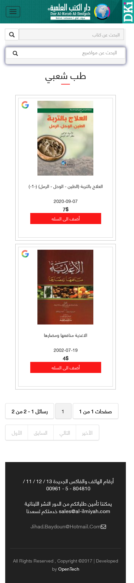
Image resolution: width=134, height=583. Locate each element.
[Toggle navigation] (13, 11)
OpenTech (68, 568)
